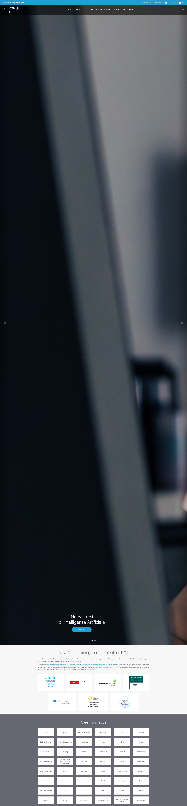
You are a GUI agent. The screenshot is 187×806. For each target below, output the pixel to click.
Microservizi (141, 800)
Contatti (131, 9)
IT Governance (46, 800)
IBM (65, 790)
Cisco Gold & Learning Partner (54, 664)
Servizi (116, 9)
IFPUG (84, 790)
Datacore (84, 761)
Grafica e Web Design (46, 790)
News (123, 9)
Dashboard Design (46, 761)
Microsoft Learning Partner (94, 664)
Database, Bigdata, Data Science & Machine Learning (65, 761)
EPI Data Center (122, 771)
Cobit (84, 752)
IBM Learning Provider (111, 664)
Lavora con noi (146, 2)
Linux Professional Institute (122, 800)
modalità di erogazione (101, 667)
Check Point (84, 742)
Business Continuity (46, 742)
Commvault (103, 752)
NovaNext (6, 2)
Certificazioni (88, 9)
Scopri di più (82, 629)
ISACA (141, 790)
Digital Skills (141, 761)
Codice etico (157, 2)
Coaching (65, 752)
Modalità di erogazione (103, 9)
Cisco (103, 742)
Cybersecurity (141, 752)
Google (141, 781)
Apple (65, 732)
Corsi (78, 9)
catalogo (91, 669)
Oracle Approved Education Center (75, 664)
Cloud (141, 742)
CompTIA (122, 752)
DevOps (122, 761)
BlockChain (141, 732)
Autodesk (103, 732)
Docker (65, 771)
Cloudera (46, 752)
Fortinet (84, 781)
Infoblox (122, 790)
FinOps (46, 781)
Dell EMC (103, 761)
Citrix (122, 742)
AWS (121, 732)
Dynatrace (84, 771)
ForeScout (65, 781)
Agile (46, 732)
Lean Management (103, 800)
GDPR (103, 781)
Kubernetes (84, 800)
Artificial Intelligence (84, 732)
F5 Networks (141, 771)
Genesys (122, 781)
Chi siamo (70, 9)
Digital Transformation (46, 771)
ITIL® (65, 800)
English (103, 771)
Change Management (65, 742)
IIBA (103, 790)
